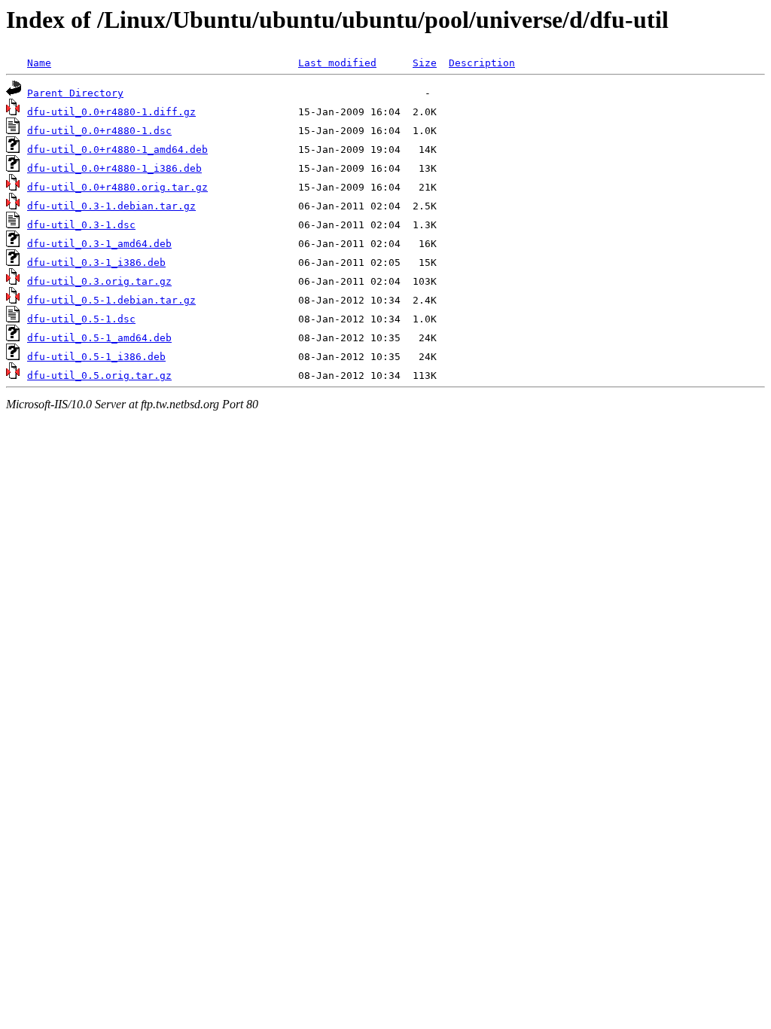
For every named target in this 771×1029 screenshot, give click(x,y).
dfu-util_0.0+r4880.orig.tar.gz (117, 187)
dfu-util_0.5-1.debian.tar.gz (111, 300)
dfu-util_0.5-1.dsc (81, 319)
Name (39, 63)
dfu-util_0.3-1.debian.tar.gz (111, 206)
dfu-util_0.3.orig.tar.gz (99, 281)
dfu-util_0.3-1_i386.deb (96, 262)
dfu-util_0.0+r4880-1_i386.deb (114, 168)
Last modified (337, 63)
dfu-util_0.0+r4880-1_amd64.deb (117, 149)
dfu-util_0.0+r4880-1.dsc (99, 130)
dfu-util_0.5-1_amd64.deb (99, 338)
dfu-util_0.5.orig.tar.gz (99, 375)
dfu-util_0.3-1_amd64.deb (99, 243)
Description (482, 63)
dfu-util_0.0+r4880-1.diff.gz (111, 112)
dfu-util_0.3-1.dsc (81, 225)
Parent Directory (75, 93)
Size (425, 63)
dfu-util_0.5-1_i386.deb (96, 356)
